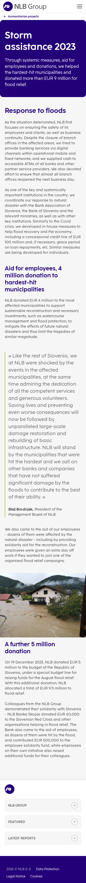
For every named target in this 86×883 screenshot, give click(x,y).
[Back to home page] (24, 6)
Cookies (36, 876)
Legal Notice (15, 876)
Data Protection (47, 869)
